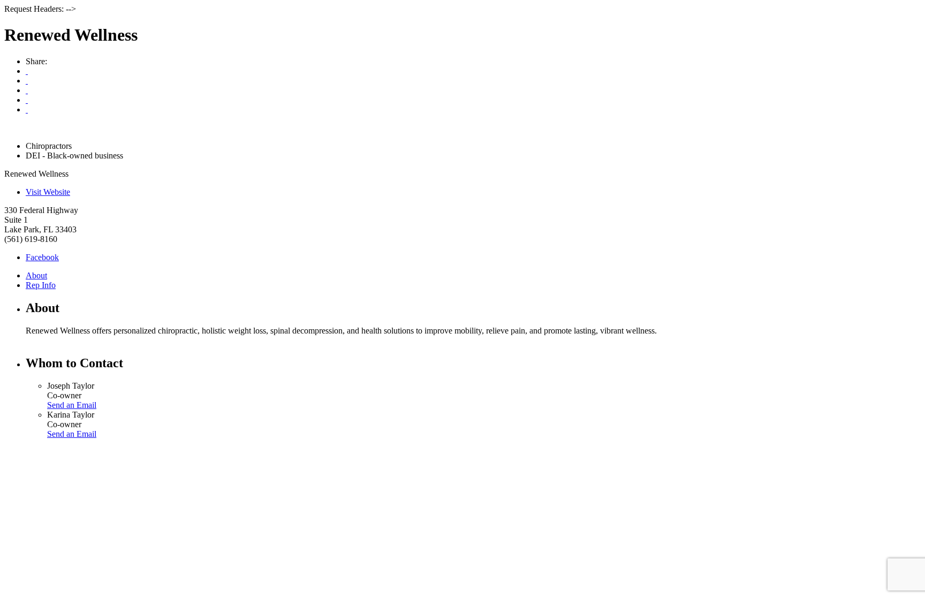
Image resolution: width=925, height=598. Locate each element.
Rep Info (41, 285)
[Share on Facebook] (27, 90)
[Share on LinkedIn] (27, 109)
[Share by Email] (27, 80)
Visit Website (48, 191)
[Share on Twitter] (27, 99)
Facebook (42, 257)
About (36, 275)
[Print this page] (27, 70)
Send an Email (71, 405)
